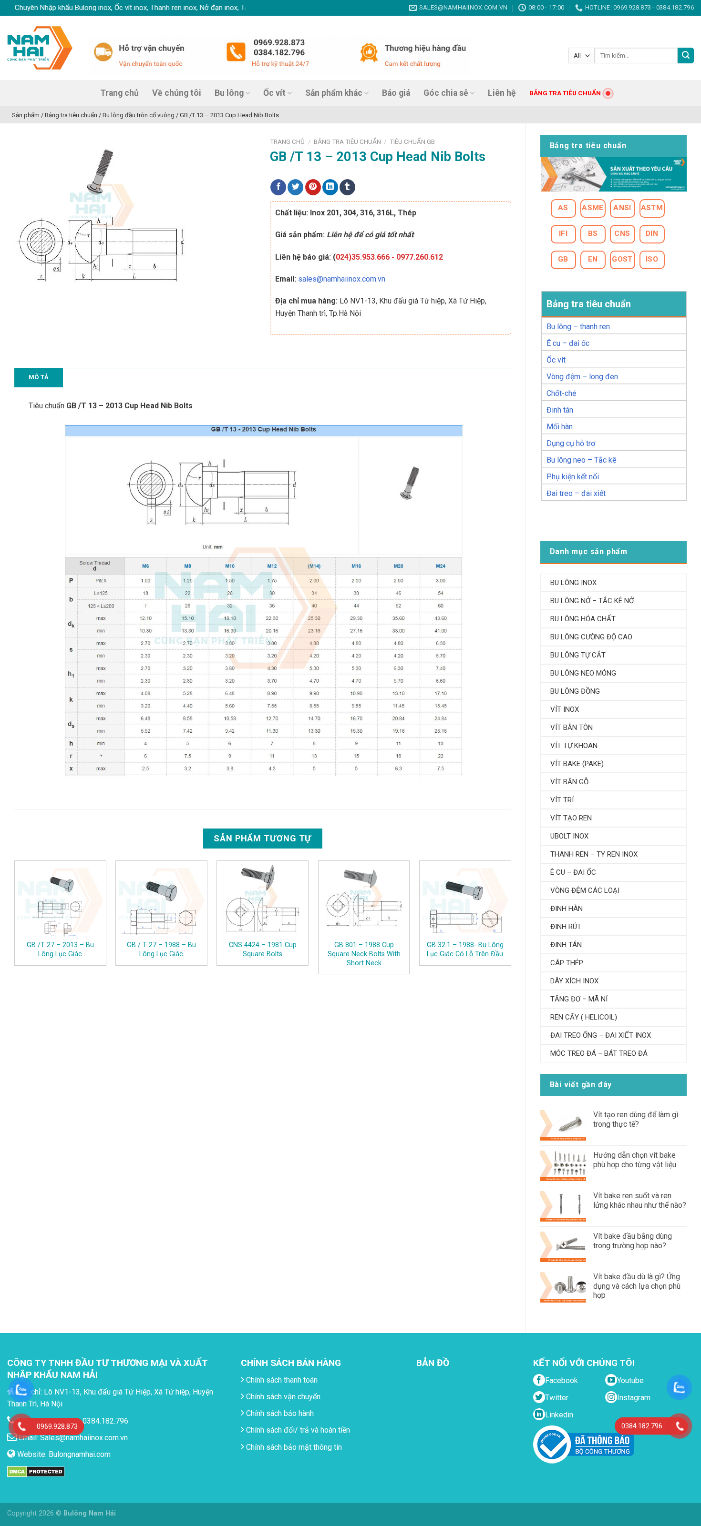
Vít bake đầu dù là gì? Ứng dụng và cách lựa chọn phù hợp (636, 1285)
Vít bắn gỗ (569, 782)
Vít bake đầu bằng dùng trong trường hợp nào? (632, 1241)
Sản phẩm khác (333, 93)
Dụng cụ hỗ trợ (570, 443)
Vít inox (564, 709)
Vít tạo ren (571, 818)
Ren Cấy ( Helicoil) (583, 1017)
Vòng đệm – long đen (582, 376)
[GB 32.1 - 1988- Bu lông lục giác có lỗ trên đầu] (465, 900)
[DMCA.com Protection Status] (36, 1470)
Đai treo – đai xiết (576, 493)
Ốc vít (274, 93)
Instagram (633, 1397)
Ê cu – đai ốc (567, 343)
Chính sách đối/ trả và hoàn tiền (297, 1430)
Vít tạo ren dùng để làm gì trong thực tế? (635, 1119)
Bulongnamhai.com (80, 1454)
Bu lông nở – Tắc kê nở (592, 600)
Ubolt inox (569, 836)
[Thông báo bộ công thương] (583, 1444)
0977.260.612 (419, 257)
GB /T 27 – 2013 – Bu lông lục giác (60, 949)
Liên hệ (502, 93)
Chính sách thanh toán (281, 1380)
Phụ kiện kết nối (572, 476)
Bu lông (229, 93)
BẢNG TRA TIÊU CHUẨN (565, 93)
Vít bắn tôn (571, 727)
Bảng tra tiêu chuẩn (347, 141)
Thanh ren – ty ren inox (594, 854)
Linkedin (559, 1414)
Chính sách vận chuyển (282, 1396)
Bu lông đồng (575, 691)
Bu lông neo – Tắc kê (581, 460)
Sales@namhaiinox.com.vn (84, 1437)
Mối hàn (559, 426)
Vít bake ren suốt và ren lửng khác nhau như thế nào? (639, 1200)
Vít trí (562, 800)
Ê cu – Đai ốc (573, 872)
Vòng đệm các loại (584, 890)
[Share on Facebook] (278, 187)
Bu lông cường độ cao (591, 637)
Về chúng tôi (176, 93)
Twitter (556, 1397)
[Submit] (686, 56)
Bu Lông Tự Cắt (578, 655)
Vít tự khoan (574, 745)
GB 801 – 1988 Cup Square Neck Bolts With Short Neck (364, 954)
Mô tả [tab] (39, 377)
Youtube (630, 1380)
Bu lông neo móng (583, 673)
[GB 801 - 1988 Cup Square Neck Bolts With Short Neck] (364, 900)
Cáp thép (566, 963)
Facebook (561, 1380)
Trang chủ (119, 93)
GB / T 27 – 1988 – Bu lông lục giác (161, 949)
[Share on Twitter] (295, 187)
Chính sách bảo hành (279, 1413)
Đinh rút (565, 926)
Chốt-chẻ (561, 393)
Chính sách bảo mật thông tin (293, 1447)
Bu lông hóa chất (583, 619)
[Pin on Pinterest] (313, 187)
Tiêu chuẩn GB (412, 141)
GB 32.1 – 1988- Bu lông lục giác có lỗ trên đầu (465, 949)
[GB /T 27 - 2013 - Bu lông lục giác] (60, 900)
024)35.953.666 (363, 257)
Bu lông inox (573, 582)
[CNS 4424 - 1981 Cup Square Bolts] (262, 900)
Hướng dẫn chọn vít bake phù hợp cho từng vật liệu (634, 1160)
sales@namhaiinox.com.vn (341, 278)
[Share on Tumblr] (347, 187)
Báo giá (396, 93)
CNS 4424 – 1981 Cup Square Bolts (263, 949)
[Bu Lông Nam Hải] (39, 48)
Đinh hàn (566, 908)
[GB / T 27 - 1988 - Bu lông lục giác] (161, 900)
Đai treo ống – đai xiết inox (600, 1035)
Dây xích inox (574, 981)
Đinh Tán (566, 944)
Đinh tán (559, 409)
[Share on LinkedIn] (330, 187)
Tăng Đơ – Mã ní (579, 999)
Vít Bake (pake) (577, 763)
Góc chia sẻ (445, 93)
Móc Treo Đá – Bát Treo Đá (599, 1053)
